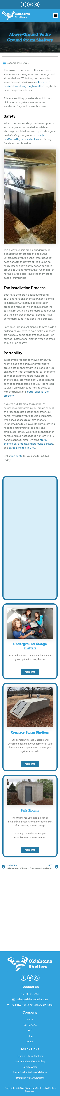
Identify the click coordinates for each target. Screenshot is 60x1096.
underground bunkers (40, 443)
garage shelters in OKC (22, 447)
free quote (16, 455)
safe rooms (20, 443)
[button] (55, 15)
